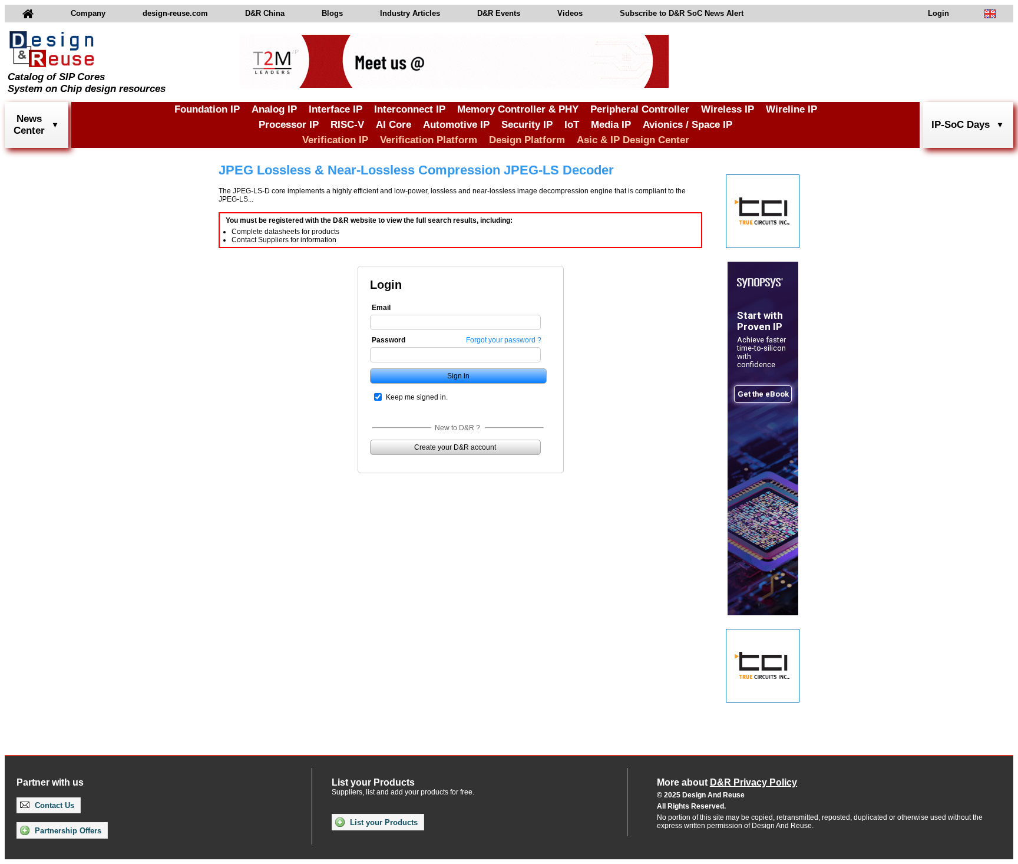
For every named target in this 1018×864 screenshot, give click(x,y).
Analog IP (274, 109)
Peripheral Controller (639, 109)
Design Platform (527, 140)
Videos (570, 13)
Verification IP (335, 140)
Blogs (332, 13)
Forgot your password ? (503, 340)
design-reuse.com (175, 13)
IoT (571, 124)
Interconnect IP (409, 109)
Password (388, 340)
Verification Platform (428, 140)
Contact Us (53, 805)
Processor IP (289, 124)
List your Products (383, 822)
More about (727, 782)
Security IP (527, 124)
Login (938, 13)
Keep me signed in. (417, 397)
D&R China (265, 13)
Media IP (611, 124)
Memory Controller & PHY (518, 109)
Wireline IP (791, 109)
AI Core (393, 124)
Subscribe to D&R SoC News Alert (681, 13)
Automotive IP (456, 124)
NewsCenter (29, 124)
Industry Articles (410, 13)
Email (381, 308)
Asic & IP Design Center (633, 140)
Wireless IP (727, 109)
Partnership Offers (66, 830)
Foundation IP (207, 109)
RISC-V (347, 124)
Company (88, 13)
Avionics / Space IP (687, 124)
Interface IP (335, 109)
